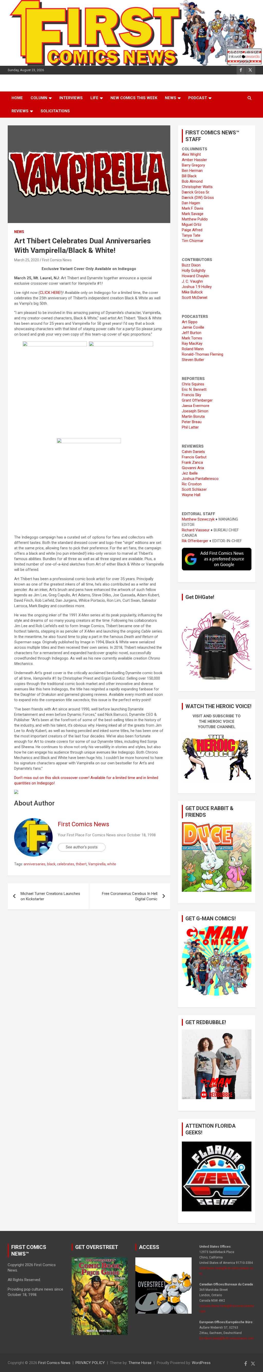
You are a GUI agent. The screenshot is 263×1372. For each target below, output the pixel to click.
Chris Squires (193, 384)
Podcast (197, 98)
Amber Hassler (194, 159)
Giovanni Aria (193, 468)
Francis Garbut (194, 457)
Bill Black (189, 176)
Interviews (71, 98)
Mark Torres (192, 338)
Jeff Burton (191, 332)
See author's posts (82, 847)
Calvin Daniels (193, 451)
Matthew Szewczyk (198, 519)
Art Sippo (190, 322)
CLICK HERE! (50, 292)
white (111, 864)
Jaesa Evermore (195, 405)
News (170, 98)
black (51, 864)
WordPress (201, 1362)
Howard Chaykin (195, 276)
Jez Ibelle (190, 473)
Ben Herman (192, 170)
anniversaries (34, 864)
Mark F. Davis (192, 208)
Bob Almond (192, 181)
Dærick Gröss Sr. (196, 192)
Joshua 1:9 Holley (197, 286)
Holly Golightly (193, 270)
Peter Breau (192, 422)
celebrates (65, 864)
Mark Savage (192, 213)
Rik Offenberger (195, 541)
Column (39, 98)
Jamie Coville (193, 327)
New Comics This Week (133, 98)
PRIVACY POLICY (90, 1362)
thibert (81, 864)
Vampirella (97, 864)
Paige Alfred (192, 230)
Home (17, 98)
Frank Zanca (192, 462)
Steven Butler (193, 359)
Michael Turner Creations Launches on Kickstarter (50, 896)
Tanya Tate (191, 235)
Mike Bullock (192, 292)
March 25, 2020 (26, 260)
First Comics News (57, 260)
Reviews (20, 111)
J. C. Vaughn (192, 281)
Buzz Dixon (191, 265)
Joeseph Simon (195, 411)
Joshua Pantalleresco (200, 478)
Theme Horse (140, 1362)
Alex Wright (191, 154)
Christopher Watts (197, 186)
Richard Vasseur (196, 530)
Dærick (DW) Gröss (198, 197)
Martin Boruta (193, 416)
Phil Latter (190, 427)
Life (94, 98)
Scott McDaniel (194, 297)
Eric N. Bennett (194, 389)
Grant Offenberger (197, 400)
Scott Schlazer (194, 489)
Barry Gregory (193, 165)
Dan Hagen (191, 203)
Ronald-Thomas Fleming (202, 354)
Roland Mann (193, 349)
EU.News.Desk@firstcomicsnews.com (226, 1338)
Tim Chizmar (192, 240)
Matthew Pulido (195, 219)
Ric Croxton (192, 484)
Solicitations (55, 111)
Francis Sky (191, 395)
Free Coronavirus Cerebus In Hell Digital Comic (129, 896)
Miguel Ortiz (192, 224)
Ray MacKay (192, 343)
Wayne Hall (191, 495)
